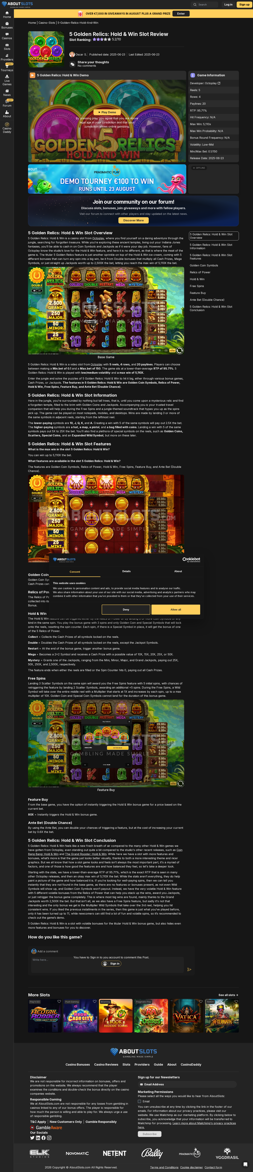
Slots (7, 49)
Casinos (7, 38)
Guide (158, 1064)
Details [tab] (126, 571)
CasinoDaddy (191, 1064)
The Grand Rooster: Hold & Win (86, 854)
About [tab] (178, 571)
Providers (142, 1064)
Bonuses (7, 27)
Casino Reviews (106, 1064)
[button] (213, 179)
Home (32, 22)
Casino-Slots (47, 22)
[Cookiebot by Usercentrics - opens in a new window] (185, 560)
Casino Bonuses (78, 1064)
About (7, 116)
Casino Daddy (7, 130)
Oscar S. (81, 54)
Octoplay (211, 83)
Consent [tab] (75, 571)
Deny (126, 609)
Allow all (176, 609)
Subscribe (150, 1134)
